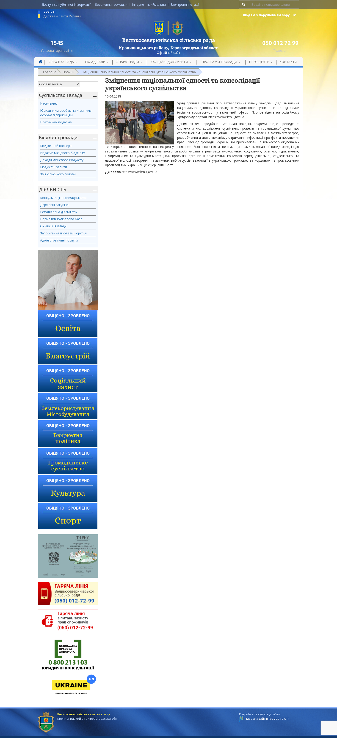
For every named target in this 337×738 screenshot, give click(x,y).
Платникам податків (56, 122)
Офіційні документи (170, 62)
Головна (49, 72)
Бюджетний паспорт (56, 146)
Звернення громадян (111, 4)
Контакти (288, 62)
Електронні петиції (184, 4)
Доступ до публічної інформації (66, 4)
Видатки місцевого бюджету (62, 153)
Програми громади (220, 62)
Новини (68, 72)
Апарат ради (128, 62)
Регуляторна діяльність (58, 212)
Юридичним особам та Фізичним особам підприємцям (65, 112)
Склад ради (95, 62)
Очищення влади (53, 226)
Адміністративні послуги (59, 240)
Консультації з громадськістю (63, 197)
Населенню (49, 103)
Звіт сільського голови (58, 174)
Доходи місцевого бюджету (61, 160)
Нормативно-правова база (61, 219)
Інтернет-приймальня (149, 4)
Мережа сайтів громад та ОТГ (267, 718)
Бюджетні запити (53, 167)
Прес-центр (259, 62)
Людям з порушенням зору (267, 15)
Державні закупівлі (54, 205)
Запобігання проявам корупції (63, 233)
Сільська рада (62, 62)
